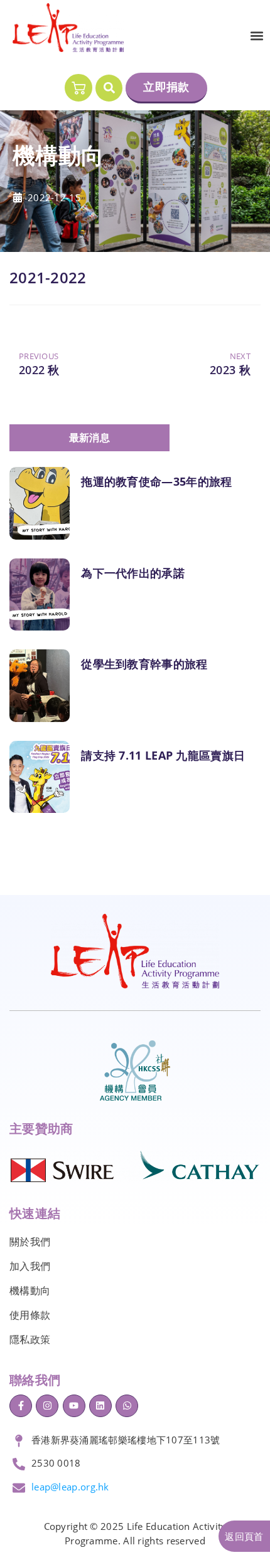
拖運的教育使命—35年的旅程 (156, 481)
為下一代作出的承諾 (133, 572)
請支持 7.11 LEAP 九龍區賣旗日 (163, 755)
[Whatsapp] (127, 1406)
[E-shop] (78, 87)
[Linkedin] (100, 1406)
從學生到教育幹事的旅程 (144, 663)
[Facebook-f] (20, 1406)
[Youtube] (74, 1406)
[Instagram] (47, 1406)
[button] (256, 36)
